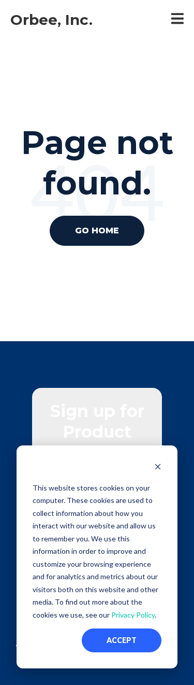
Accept (122, 640)
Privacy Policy (133, 614)
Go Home (97, 230)
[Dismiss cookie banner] (157, 468)
